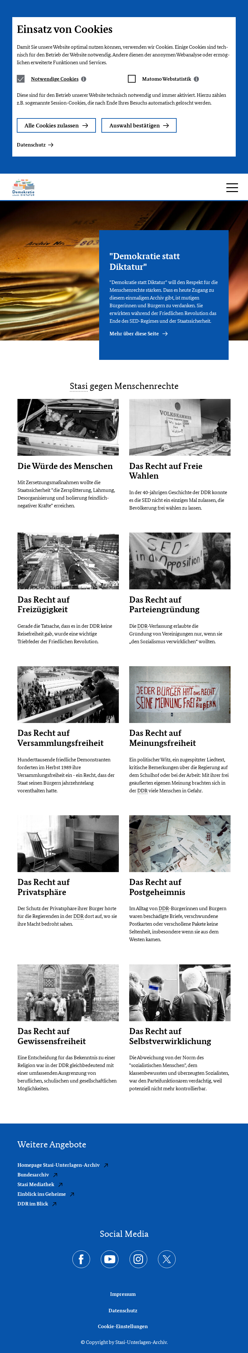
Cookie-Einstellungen (123, 1326)
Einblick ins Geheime (42, 1194)
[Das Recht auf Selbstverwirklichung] (180, 992)
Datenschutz (31, 145)
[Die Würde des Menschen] (68, 427)
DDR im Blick (33, 1204)
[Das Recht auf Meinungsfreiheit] (180, 694)
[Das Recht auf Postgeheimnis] (180, 843)
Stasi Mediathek (36, 1184)
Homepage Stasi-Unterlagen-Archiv (59, 1165)
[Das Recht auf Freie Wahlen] (180, 427)
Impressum (123, 1294)
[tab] (58, 79)
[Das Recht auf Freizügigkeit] (68, 561)
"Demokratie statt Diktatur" (144, 261)
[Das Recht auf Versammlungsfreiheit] (68, 694)
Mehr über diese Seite (134, 334)
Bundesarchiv (33, 1175)
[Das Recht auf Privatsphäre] (68, 843)
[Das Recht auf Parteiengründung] (180, 561)
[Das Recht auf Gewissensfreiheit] (68, 992)
